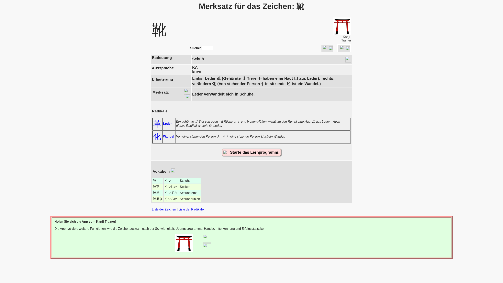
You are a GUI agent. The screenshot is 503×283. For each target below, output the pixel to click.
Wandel (168, 136)
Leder (167, 123)
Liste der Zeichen (164, 209)
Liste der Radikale (191, 209)
